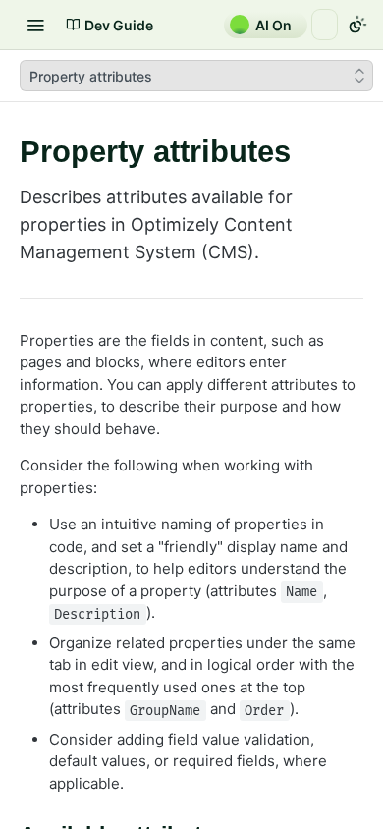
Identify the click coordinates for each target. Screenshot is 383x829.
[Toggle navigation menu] (35, 24)
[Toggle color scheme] (357, 24)
